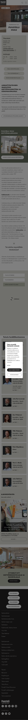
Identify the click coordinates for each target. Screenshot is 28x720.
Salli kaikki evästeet (14, 370)
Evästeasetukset (14, 374)
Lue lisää (8, 365)
